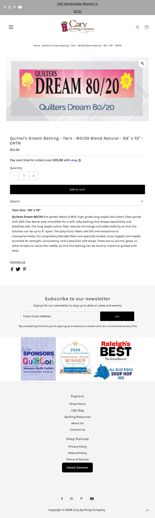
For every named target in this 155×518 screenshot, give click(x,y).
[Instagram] (9, 7)
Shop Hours (77, 404)
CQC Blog (77, 410)
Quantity (16, 168)
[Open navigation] (23, 27)
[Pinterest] (14, 7)
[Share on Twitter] (18, 270)
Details (15, 201)
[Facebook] (5, 7)
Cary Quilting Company (89, 510)
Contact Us (77, 429)
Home (36, 45)
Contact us (17, 262)
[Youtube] (20, 7)
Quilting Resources (77, 417)
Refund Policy (77, 453)
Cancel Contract (77, 467)
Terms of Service (77, 459)
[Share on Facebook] (12, 270)
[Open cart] (147, 27)
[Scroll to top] (147, 510)
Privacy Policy (77, 446)
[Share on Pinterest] (24, 270)
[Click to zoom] (142, 63)
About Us (77, 423)
